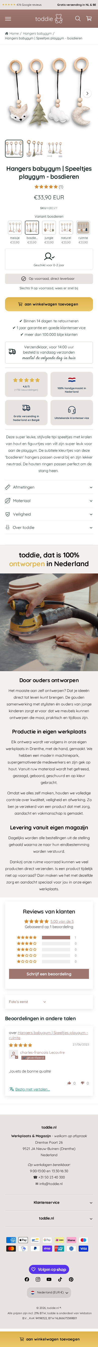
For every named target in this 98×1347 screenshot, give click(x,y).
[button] (8, 18)
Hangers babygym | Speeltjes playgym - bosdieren (43, 38)
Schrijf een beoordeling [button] (49, 973)
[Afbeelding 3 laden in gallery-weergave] (55, 149)
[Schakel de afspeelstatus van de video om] (49, 622)
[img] (20, 1045)
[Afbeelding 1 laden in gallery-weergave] (14, 149)
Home (14, 33)
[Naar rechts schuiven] (87, 93)
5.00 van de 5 (62, 921)
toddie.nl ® (54, 1308)
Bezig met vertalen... (32, 1089)
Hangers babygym (37, 33)
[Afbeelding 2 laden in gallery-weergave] (35, 149)
